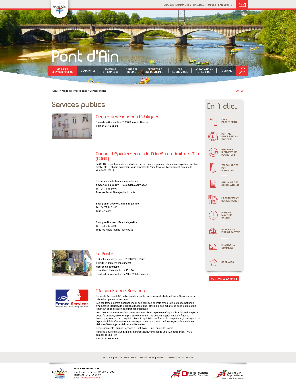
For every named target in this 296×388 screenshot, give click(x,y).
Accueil (169, 5)
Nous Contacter (242, 4)
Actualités (183, 5)
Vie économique (180, 70)
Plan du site (224, 5)
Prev (6, 30)
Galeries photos (204, 5)
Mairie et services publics (62, 70)
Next (289, 30)
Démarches (88, 70)
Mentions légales (142, 357)
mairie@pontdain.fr (90, 377)
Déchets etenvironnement (155, 70)
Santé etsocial (131, 70)
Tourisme (226, 70)
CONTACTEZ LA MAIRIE (224, 278)
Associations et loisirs (204, 70)
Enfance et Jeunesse (110, 70)
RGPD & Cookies (166, 357)
